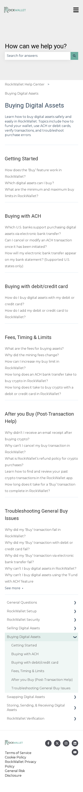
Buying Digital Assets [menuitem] (23, 637)
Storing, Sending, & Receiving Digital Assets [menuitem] (36, 707)
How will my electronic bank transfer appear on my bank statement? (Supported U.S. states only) (40, 259)
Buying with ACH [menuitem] (25, 654)
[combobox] (38, 56)
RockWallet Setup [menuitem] (22, 611)
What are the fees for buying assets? (34, 349)
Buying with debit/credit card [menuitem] (34, 662)
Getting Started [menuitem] (24, 645)
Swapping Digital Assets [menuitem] (26, 697)
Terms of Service (19, 753)
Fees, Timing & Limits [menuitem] (27, 671)
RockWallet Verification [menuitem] (25, 718)
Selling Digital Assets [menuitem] (23, 628)
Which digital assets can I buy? (29, 183)
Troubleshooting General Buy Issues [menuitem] (40, 688)
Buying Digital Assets (21, 93)
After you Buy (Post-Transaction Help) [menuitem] (42, 680)
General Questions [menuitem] (22, 602)
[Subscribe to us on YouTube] (75, 752)
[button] (75, 603)
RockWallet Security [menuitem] (23, 620)
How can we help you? (36, 46)
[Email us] (75, 743)
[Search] (74, 56)
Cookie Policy (15, 757)
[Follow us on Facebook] (48, 743)
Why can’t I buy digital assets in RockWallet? (40, 568)
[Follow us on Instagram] (66, 743)
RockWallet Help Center (25, 84)
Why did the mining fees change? (32, 355)
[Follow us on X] (57, 743)
